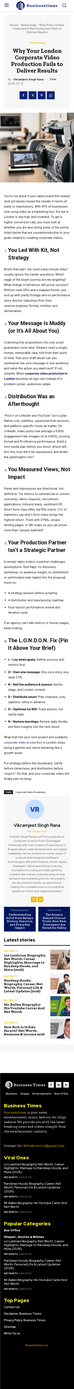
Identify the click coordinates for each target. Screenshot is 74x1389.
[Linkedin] (40, 899)
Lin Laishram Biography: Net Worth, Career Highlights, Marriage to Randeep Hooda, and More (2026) (25, 962)
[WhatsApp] (51, 95)
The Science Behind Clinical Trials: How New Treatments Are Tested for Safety (54, 921)
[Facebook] (23, 95)
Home (14, 25)
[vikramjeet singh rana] (37, 809)
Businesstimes (15, 1112)
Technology (28, 25)
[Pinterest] (42, 95)
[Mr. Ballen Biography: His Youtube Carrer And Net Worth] (60, 1006)
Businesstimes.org (37, 1345)
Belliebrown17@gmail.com (44, 1146)
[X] (33, 95)
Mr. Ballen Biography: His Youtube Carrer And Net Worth (24, 1008)
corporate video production (23, 742)
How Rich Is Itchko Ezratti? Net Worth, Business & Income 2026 (24, 1030)
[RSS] (66, 1085)
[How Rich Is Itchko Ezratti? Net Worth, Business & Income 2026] (60, 1029)
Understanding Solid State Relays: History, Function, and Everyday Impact (19, 921)
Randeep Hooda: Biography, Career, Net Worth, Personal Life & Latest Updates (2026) (23, 985)
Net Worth (11, 951)
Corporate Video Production (30, 792)
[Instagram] (34, 899)
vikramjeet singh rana (28, 79)
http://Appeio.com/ (37, 831)
